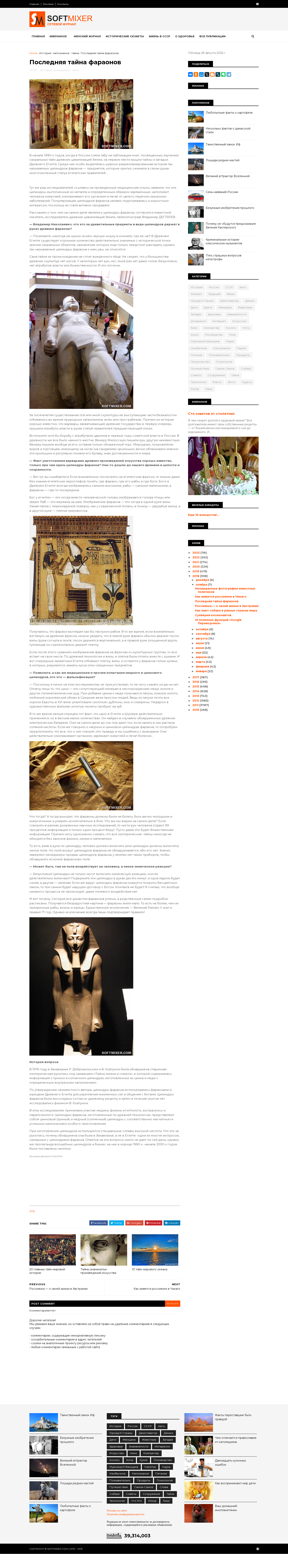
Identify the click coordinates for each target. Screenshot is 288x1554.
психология (224, 361)
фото (231, 382)
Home (33, 53)
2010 (196, 710)
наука (230, 341)
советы (196, 375)
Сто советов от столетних (211, 414)
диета (208, 307)
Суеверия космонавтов (213, 615)
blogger (172, 1303)
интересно (198, 321)
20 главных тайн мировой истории (47, 1271)
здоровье (214, 314)
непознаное (61, 53)
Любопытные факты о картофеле (229, 112)
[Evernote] (223, 74)
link (32, 1211)
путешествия (200, 368)
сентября (203, 634)
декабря (203, 580)
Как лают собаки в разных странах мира (226, 610)
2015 (196, 686)
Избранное (58, 36)
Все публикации (212, 36)
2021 (196, 562)
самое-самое (225, 368)
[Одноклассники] (196, 74)
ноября (202, 584)
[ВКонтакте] (190, 74)
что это (136, 1500)
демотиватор (229, 300)
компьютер (211, 327)
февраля (203, 666)
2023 (196, 552)
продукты (243, 355)
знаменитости (236, 314)
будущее (215, 293)
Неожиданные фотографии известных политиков (225, 590)
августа (202, 638)
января (201, 671)
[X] (207, 74)
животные (245, 307)
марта (201, 662)
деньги (249, 300)
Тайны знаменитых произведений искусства (98, 1271)
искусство (239, 321)
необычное (199, 348)
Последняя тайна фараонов (216, 601)
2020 (196, 566)
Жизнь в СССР (159, 36)
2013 (196, 696)
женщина (225, 307)
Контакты (63, 4)
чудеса (247, 382)
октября (202, 629)
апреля (201, 657)
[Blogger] (212, 74)
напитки (150, 1466)
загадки (196, 314)
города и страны (202, 300)
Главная (34, 4)
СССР (229, 287)
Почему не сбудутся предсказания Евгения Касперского (231, 225)
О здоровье (185, 36)
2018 (196, 576)
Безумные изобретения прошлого (230, 208)
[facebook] (257, 4)
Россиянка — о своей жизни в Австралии (227, 606)
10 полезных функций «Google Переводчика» (218, 621)
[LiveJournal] (218, 74)
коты (246, 327)
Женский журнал (87, 36)
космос (231, 327)
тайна (75, 53)
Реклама (48, 4)
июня (200, 648)
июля (200, 643)
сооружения (216, 375)
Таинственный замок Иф (223, 144)
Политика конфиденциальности (125, 1514)
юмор (195, 388)
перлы (241, 348)
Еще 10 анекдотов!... (203, 515)
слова (164, 1487)
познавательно (219, 355)
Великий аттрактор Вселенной (228, 176)
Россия (214, 287)
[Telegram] (228, 74)
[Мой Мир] (201, 74)
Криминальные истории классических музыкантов (224, 241)
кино (194, 327)
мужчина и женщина (205, 341)
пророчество (200, 361)
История (45, 53)
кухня (194, 334)
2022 (196, 557)
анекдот (196, 293)
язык (209, 388)
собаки (246, 368)
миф (232, 334)
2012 (196, 700)
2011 (195, 705)
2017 (196, 677)
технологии (198, 382)
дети (194, 307)
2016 (196, 682)
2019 (196, 571)
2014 (196, 691)
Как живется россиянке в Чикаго (220, 596)
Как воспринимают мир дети (235, 1483)
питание (196, 355)
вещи (231, 293)
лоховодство (214, 334)
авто (242, 287)
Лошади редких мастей (222, 160)
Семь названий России (222, 192)
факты (217, 382)
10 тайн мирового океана (149, 1269)
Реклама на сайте (117, 1510)
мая (199, 652)
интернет (219, 321)
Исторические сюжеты (125, 36)
